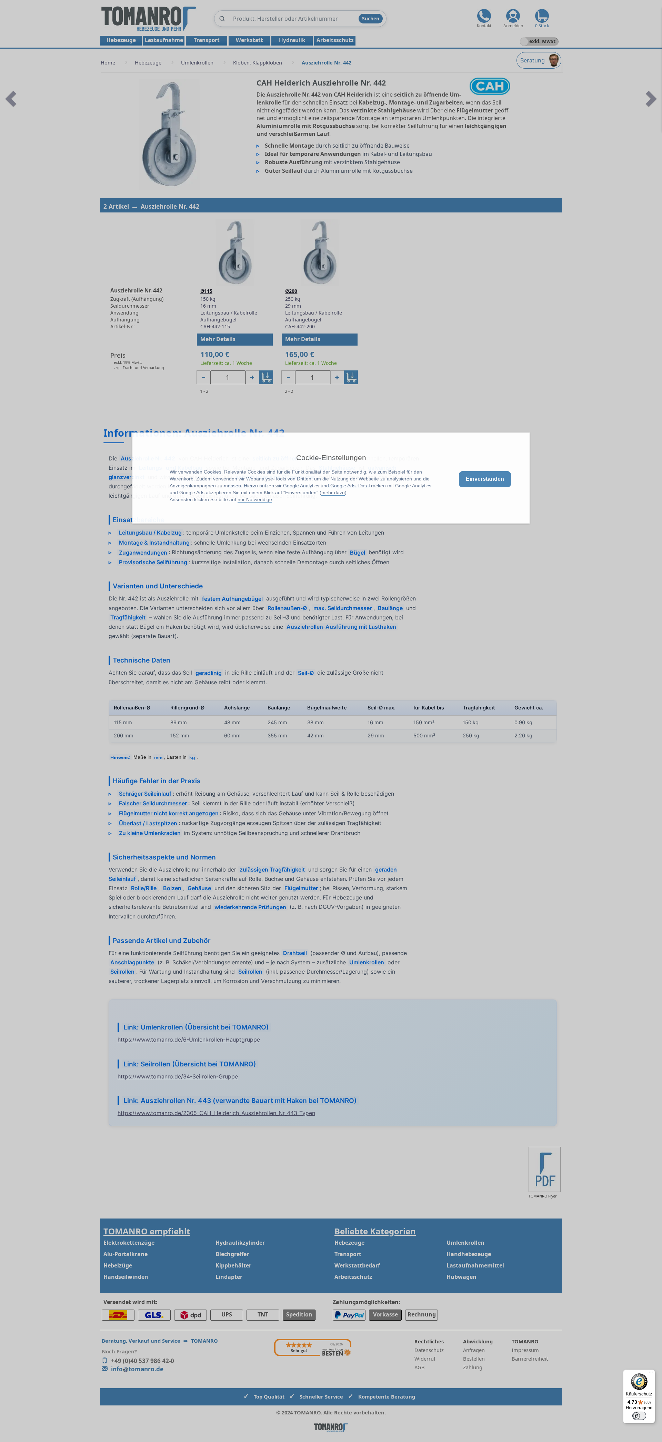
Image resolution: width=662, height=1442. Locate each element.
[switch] (639, 1416)
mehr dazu (333, 492)
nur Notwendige (255, 499)
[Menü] (651, 1374)
